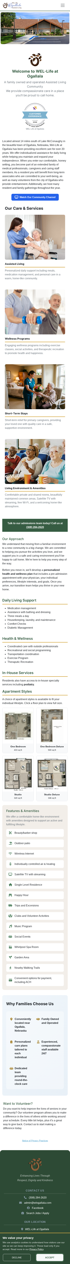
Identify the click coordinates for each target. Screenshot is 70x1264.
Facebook (37, 1208)
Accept (49, 1257)
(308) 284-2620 (35, 527)
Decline (17, 1257)
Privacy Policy (36, 1249)
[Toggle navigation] (62, 5)
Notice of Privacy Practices (35, 1140)
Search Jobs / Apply (37, 1213)
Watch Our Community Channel (38, 197)
